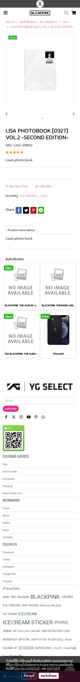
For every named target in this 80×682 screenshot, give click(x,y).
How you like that (50, 605)
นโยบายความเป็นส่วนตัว (27, 668)
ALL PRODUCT (29, 196)
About (6, 515)
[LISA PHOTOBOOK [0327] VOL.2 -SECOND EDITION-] (40, 70)
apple (6, 597)
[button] (65, 13)
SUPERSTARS (43, 648)
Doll (5, 605)
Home (6, 508)
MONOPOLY (10, 639)
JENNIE (7, 631)
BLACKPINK (45, 597)
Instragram (8, 566)
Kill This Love (21, 631)
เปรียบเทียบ (45, 186)
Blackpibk (23, 597)
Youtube (7, 581)
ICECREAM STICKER (28, 622)
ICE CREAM (10, 614)
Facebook (8, 552)
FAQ (5, 464)
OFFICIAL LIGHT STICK (32, 639)
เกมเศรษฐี (70, 648)
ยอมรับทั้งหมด (49, 675)
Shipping (7, 486)
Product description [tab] (21, 230)
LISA (44, 196)
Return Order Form (12, 493)
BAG (13, 597)
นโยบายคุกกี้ (53, 668)
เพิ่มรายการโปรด (18, 186)
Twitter (6, 559)
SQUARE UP (10, 648)
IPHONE (61, 622)
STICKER (26, 648)
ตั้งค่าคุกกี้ (29, 675)
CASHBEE (67, 597)
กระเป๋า (57, 648)
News (6, 530)
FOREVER (14, 605)
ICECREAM (27, 614)
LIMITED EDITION (51, 631)
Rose (68, 639)
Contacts (7, 537)
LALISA (35, 631)
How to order (10, 471)
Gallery (6, 522)
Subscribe (11, 409)
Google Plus (9, 574)
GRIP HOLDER (30, 605)
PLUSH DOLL (56, 639)
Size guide (8, 478)
